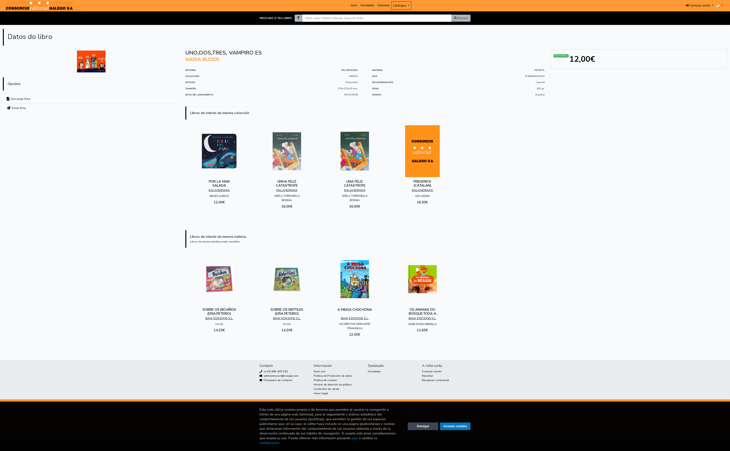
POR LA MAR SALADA (219, 183)
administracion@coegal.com (280, 376)
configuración (269, 443)
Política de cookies (325, 380)
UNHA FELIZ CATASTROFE (287, 183)
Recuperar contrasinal (435, 380)
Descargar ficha (20, 99)
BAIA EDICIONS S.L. (219, 318)
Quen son (320, 371)
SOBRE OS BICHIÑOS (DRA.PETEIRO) (219, 311)
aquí (355, 438)
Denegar (423, 426)
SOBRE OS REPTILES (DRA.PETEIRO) (287, 311)
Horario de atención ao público (333, 384)
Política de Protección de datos (333, 376)
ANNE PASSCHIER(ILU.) (422, 324)
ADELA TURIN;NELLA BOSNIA (287, 198)
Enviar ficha (18, 108)
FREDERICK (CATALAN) (422, 183)
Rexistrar (427, 376)
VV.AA (219, 324)
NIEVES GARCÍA (219, 196)
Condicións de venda (326, 389)
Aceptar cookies (455, 426)
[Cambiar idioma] (719, 6)
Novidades (367, 5)
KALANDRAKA (349, 70)
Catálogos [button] (400, 5)
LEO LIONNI (422, 196)
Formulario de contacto (277, 380)
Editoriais (384, 5)
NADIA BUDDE (202, 59)
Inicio (354, 5)
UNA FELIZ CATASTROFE (355, 183)
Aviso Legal (321, 393)
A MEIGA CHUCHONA (354, 309)
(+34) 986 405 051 (275, 371)
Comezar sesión (432, 371)
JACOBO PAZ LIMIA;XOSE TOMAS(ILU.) (354, 326)
